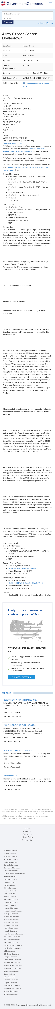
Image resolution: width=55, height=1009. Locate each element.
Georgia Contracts (10, 879)
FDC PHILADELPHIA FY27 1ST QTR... (19, 725)
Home (27, 828)
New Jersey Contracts (12, 937)
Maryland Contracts (11, 908)
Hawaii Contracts (10, 882)
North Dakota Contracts (12, 948)
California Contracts (11, 862)
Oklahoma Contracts (11, 954)
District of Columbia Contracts (14, 874)
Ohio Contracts (9, 951)
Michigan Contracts (11, 914)
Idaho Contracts (9, 885)
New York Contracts (11, 942)
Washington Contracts (12, 985)
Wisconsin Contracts (11, 991)
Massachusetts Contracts (13, 911)
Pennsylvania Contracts (12, 960)
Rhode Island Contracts (12, 962)
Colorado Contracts (11, 865)
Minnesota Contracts (11, 917)
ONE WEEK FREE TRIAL (21, 677)
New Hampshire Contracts (13, 934)
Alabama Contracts (10, 851)
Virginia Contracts (10, 983)
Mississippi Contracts (11, 920)
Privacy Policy (27, 837)
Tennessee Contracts (11, 971)
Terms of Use (27, 840)
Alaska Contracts (10, 854)
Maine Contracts (10, 905)
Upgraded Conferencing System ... (18, 750)
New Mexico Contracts (12, 940)
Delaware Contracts (11, 871)
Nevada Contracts (10, 931)
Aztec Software (10, 775)
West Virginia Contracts (12, 988)
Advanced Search (45, 23)
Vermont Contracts (11, 980)
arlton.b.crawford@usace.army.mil (22, 568)
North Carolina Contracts (13, 945)
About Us (27, 831)
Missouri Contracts (11, 922)
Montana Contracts (11, 925)
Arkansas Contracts (11, 859)
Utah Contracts (9, 977)
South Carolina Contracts (13, 965)
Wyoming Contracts (11, 994)
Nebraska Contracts (11, 928)
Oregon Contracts (10, 957)
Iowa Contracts (9, 894)
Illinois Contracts (10, 888)
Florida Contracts (10, 876)
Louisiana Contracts (11, 902)
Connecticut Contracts (12, 868)
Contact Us (27, 834)
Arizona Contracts (10, 856)
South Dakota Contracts (12, 968)
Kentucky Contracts (11, 899)
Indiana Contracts (10, 891)
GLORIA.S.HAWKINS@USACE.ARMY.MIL (25, 583)
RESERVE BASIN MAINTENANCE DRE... (20, 700)
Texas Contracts (9, 974)
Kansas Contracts (10, 897)
